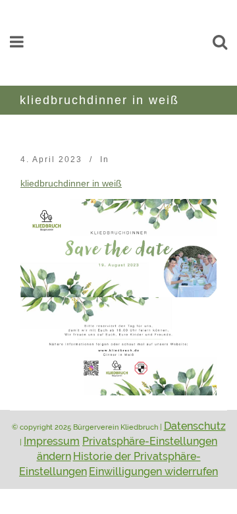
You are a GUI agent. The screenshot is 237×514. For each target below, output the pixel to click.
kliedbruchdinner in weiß (71, 183)
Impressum (52, 441)
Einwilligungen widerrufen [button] (153, 471)
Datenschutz (195, 426)
